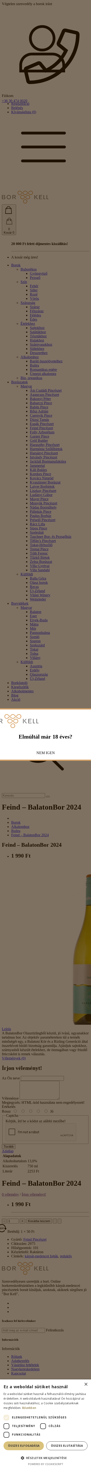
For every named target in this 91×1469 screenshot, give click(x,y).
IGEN (50, 753)
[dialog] (45, 1424)
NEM (40, 753)
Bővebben (29, 1408)
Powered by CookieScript (45, 1464)
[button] (46, 1457)
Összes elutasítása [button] (67, 1446)
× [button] (86, 1384)
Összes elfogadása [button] (24, 1446)
